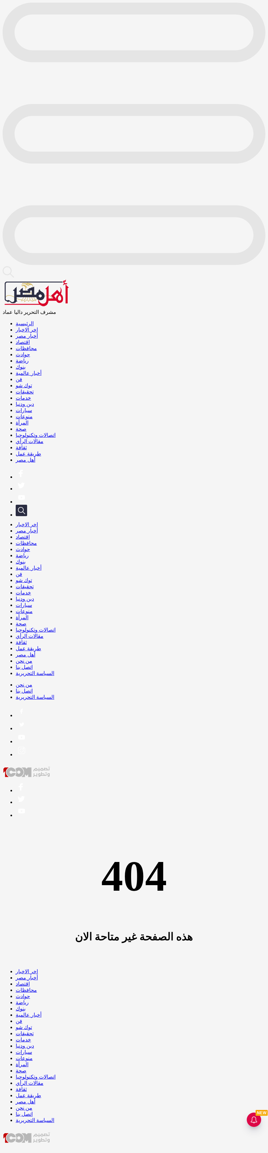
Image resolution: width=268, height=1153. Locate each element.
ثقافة (21, 447)
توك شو (24, 385)
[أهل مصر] (36, 306)
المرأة (22, 422)
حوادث (23, 354)
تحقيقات (25, 391)
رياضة (22, 360)
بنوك (20, 367)
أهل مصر (25, 460)
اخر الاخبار (27, 329)
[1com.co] (27, 776)
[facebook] (21, 477)
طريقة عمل (28, 453)
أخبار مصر (27, 336)
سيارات (24, 410)
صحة (21, 429)
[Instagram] (21, 754)
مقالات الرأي (29, 441)
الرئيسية (25, 323)
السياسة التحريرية (35, 673)
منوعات (24, 416)
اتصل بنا (24, 667)
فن (19, 379)
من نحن (24, 661)
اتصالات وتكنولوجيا (36, 435)
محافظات (26, 348)
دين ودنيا (25, 404)
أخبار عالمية (29, 373)
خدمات (23, 398)
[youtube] (21, 501)
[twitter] (21, 488)
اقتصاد (23, 342)
